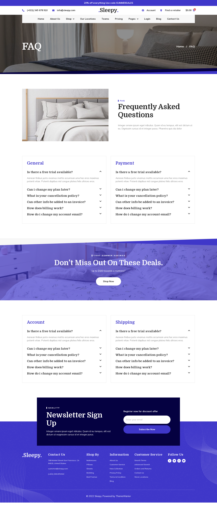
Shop (68, 18)
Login (147, 18)
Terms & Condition (117, 477)
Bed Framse (92, 477)
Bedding (90, 473)
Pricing (119, 18)
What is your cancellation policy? (53, 196)
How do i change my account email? (55, 214)
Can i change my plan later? (48, 189)
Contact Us (173, 18)
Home (41, 18)
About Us (55, 18)
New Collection (116, 469)
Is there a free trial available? (50, 172)
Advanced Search (142, 464)
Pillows (90, 464)
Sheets (90, 469)
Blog (158, 18)
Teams (105, 18)
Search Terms (140, 460)
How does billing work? (45, 208)
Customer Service (117, 464)
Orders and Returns (142, 469)
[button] (64, 173)
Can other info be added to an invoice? (56, 202)
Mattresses (91, 460)
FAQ (192, 46)
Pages (132, 18)
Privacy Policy (115, 473)
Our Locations (88, 18)
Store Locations (141, 477)
